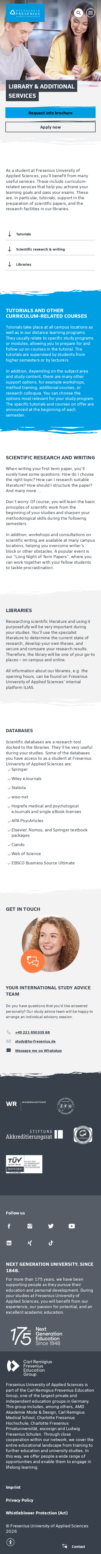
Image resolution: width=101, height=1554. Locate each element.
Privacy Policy (20, 1500)
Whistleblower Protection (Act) (37, 1513)
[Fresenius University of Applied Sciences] (25, 13)
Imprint (13, 1487)
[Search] (78, 13)
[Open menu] (90, 13)
